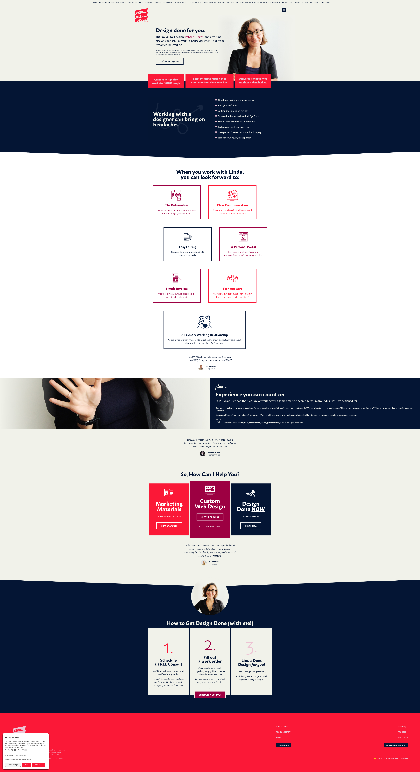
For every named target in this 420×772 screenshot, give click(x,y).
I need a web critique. (210, 526)
